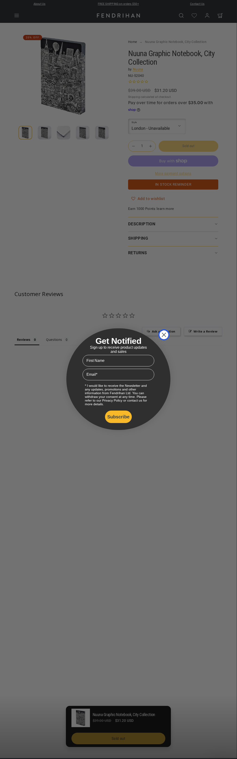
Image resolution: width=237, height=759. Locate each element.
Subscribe (118, 416)
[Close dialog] (164, 334)
